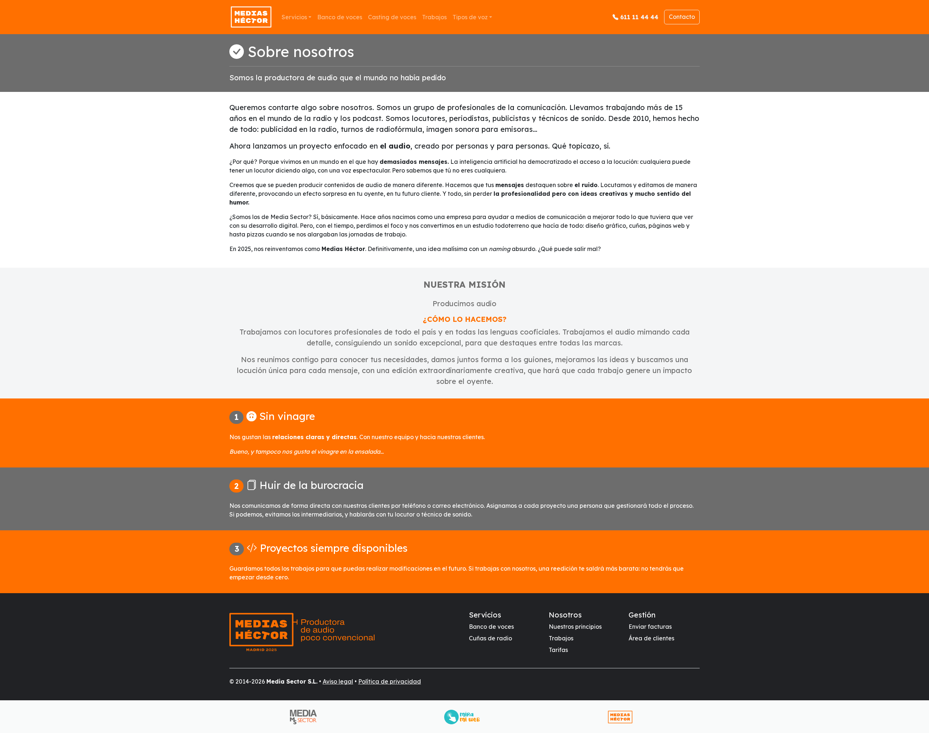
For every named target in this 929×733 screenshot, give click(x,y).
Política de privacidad (389, 681)
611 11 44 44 (639, 17)
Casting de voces (392, 17)
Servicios (294, 17)
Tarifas (558, 649)
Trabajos (434, 17)
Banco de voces (339, 17)
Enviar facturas (650, 626)
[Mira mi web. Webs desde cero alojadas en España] (465, 717)
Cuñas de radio (490, 638)
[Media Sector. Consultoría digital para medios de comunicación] (306, 717)
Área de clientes (651, 638)
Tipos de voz (470, 17)
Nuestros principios (575, 626)
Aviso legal (338, 681)
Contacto (682, 16)
